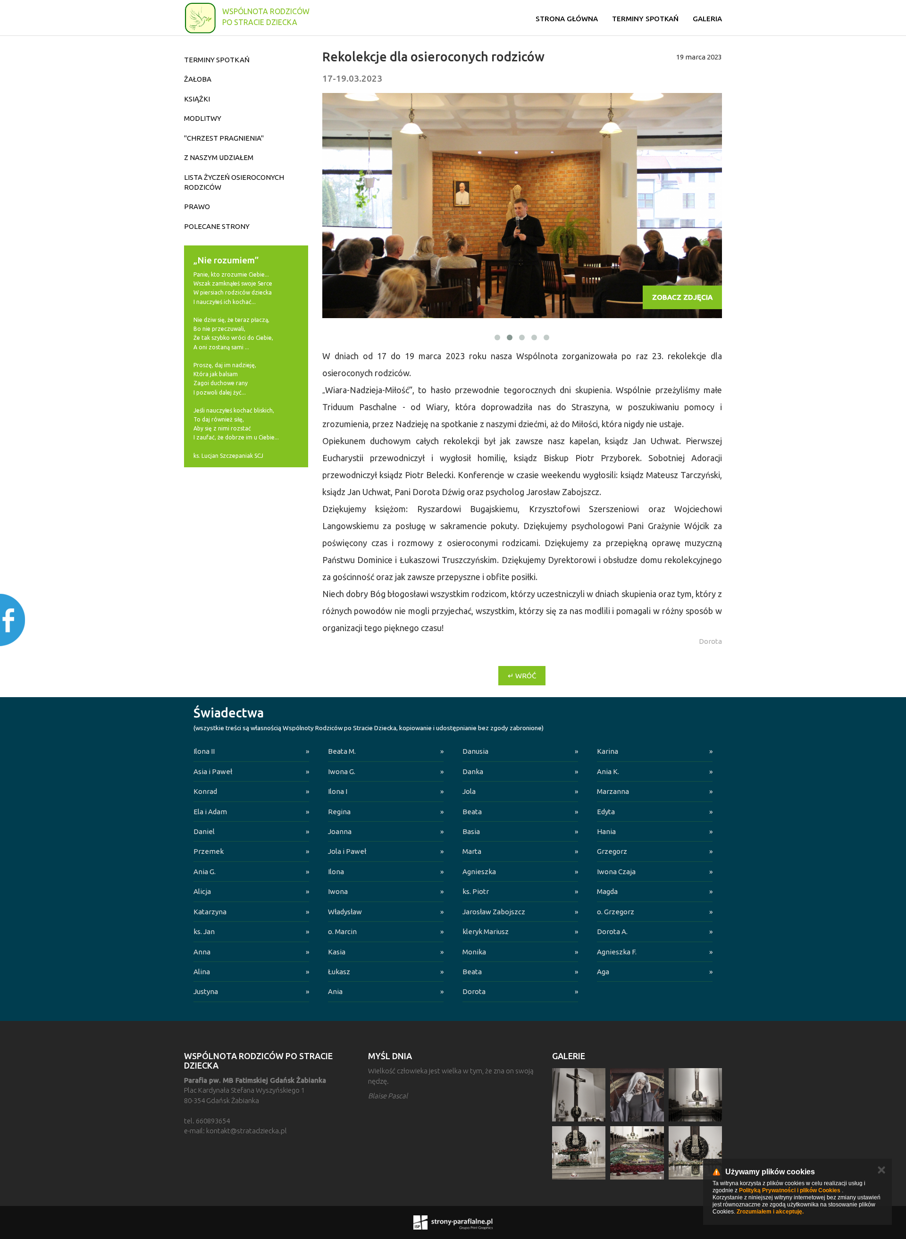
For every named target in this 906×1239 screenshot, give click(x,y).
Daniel (204, 831)
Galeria (707, 19)
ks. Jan (204, 931)
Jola (469, 791)
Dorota (474, 991)
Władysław (345, 912)
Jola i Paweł (347, 851)
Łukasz (339, 972)
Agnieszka (479, 872)
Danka (472, 771)
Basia (471, 831)
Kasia (336, 952)
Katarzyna (209, 912)
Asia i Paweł (212, 771)
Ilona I (337, 791)
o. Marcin (342, 931)
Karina (607, 751)
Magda (607, 891)
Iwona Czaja (616, 872)
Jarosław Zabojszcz (493, 912)
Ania (335, 991)
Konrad (205, 791)
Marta (471, 851)
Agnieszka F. (617, 952)
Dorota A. (612, 931)
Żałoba (197, 79)
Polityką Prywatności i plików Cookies (789, 1190)
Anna (201, 952)
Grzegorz (612, 851)
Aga (603, 972)
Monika (474, 952)
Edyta (606, 812)
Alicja (202, 891)
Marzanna (613, 791)
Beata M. (342, 751)
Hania (606, 831)
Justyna (205, 991)
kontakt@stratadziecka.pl (246, 1131)
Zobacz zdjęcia (682, 297)
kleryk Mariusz (485, 931)
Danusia (475, 751)
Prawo (197, 206)
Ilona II (204, 751)
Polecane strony (217, 226)
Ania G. (204, 872)
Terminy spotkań (645, 19)
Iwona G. (341, 771)
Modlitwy (202, 118)
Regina (339, 812)
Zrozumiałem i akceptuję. (770, 1211)
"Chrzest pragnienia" (224, 138)
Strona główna (567, 19)
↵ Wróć (522, 676)
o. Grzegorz (615, 912)
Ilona (336, 872)
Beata (472, 812)
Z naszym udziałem (218, 157)
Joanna (340, 831)
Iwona (338, 891)
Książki (197, 99)
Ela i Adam (210, 812)
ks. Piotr (475, 891)
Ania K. (608, 771)
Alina (201, 972)
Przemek (208, 851)
